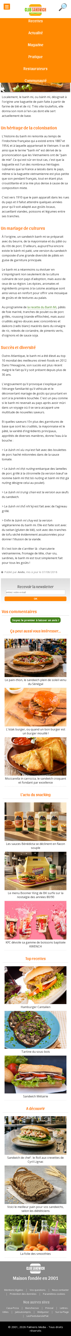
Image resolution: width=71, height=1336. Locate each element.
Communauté (36, 80)
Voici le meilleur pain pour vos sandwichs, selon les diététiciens (35, 1209)
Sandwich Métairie (35, 1096)
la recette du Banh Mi (41, 307)
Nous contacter (60, 1290)
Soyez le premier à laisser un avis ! (35, 620)
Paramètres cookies (54, 1293)
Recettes (35, 20)
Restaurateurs (35, 68)
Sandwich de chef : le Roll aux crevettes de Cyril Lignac (35, 1160)
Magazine (35, 44)
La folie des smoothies (35, 1254)
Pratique (35, 56)
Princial (49, 1308)
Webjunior (43, 1312)
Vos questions (38, 1290)
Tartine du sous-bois (35, 1052)
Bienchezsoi (32, 1308)
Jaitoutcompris (23, 1312)
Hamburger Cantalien (35, 1007)
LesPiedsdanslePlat (37, 1316)
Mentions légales (13, 1290)
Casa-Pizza (12, 1308)
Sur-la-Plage (62, 1312)
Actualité (35, 32)
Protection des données (23, 1293)
